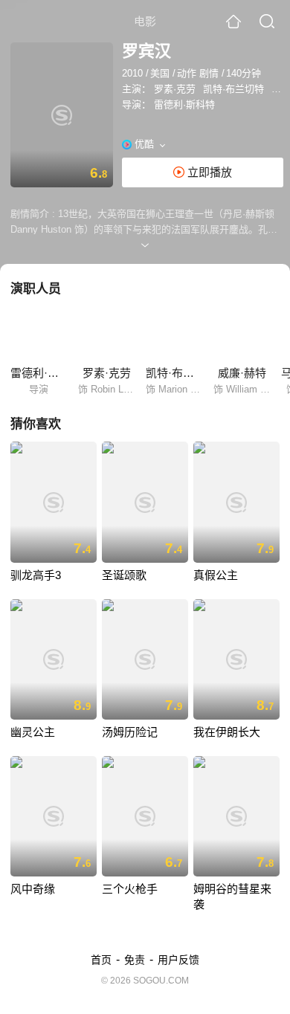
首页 (101, 960)
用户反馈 (178, 960)
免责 (134, 960)
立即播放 (208, 172)
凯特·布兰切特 (233, 88)
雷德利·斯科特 (184, 104)
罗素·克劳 (175, 88)
